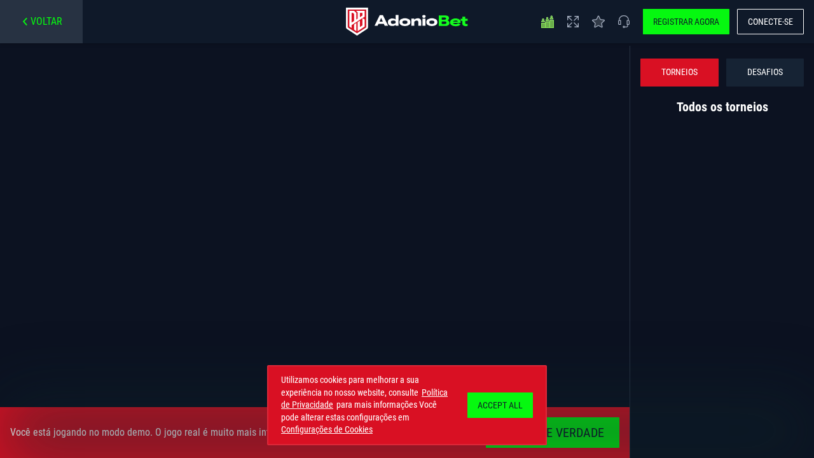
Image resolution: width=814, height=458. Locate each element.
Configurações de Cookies (327, 429)
